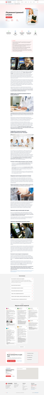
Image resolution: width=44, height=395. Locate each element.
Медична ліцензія (24, 389)
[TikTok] (10, 388)
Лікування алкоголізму (16, 384)
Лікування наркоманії (16, 385)
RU (7, 392)
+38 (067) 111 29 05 (36, 0)
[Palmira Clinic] (8, 2)
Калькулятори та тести (25, 386)
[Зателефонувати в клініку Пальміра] (37, 2)
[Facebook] (7, 388)
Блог (23, 385)
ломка (21, 263)
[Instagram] (9, 388)
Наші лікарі (24, 384)
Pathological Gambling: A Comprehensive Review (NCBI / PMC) (25, 270)
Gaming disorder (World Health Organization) (16, 270)
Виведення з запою (16, 386)
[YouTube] (6, 388)
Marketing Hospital (36, 392)
